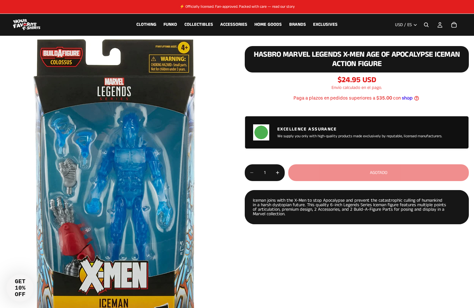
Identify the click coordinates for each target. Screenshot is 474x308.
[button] (20, 288)
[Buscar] (426, 25)
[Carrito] (454, 25)
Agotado (378, 172)
